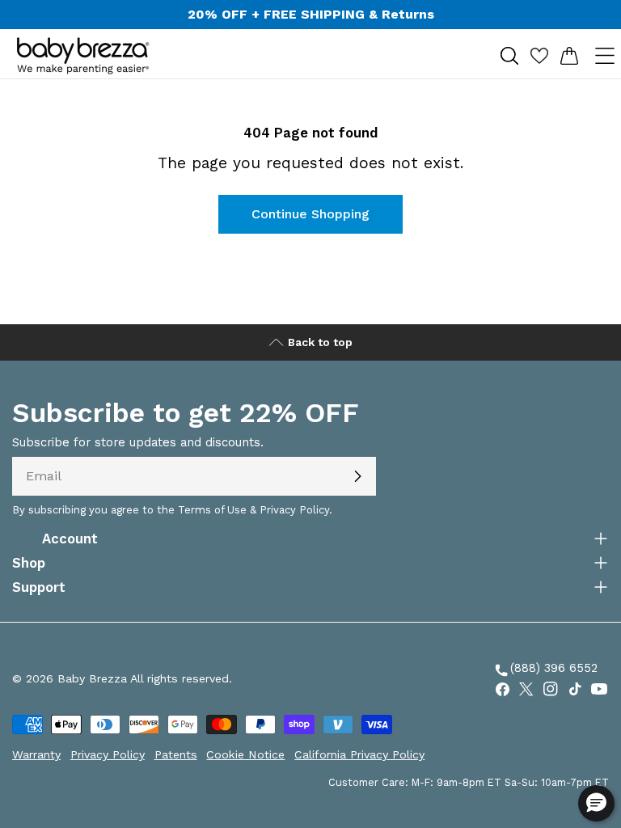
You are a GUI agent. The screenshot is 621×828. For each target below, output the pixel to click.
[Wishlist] (539, 55)
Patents (175, 754)
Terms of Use (212, 510)
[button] (596, 803)
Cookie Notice (245, 754)
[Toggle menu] (604, 55)
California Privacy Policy (359, 754)
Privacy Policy (107, 754)
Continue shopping (310, 214)
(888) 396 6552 (545, 670)
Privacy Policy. (296, 510)
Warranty (36, 754)
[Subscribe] (357, 476)
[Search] (509, 55)
